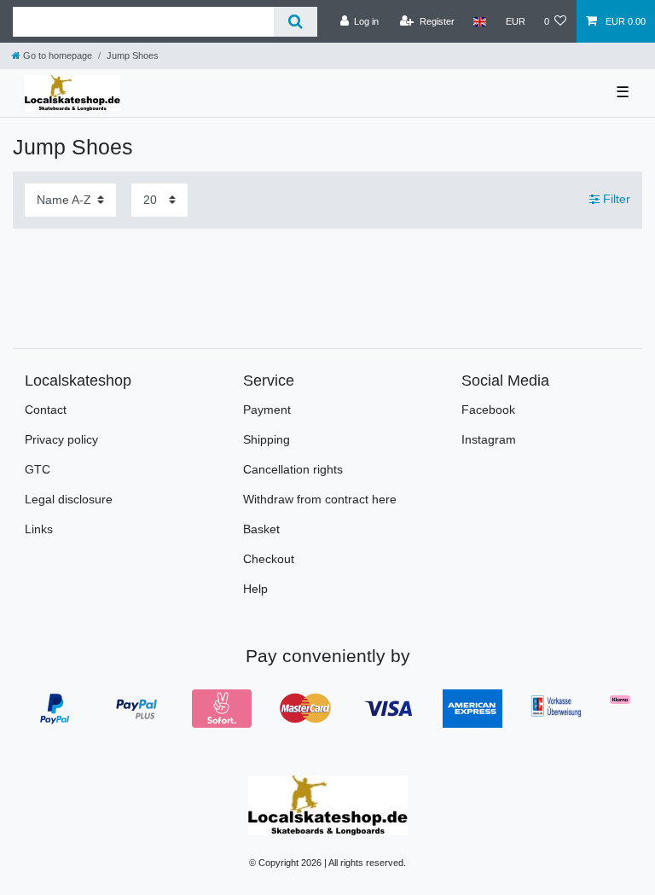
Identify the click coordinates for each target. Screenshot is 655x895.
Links (39, 529)
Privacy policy (61, 439)
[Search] (295, 22)
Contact (46, 409)
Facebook (488, 409)
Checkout (268, 559)
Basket (261, 529)
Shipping (266, 439)
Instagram (488, 439)
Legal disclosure (69, 499)
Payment (267, 409)
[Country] (480, 21)
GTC (37, 469)
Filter (615, 199)
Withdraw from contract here (320, 499)
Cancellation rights (293, 469)
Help (255, 589)
